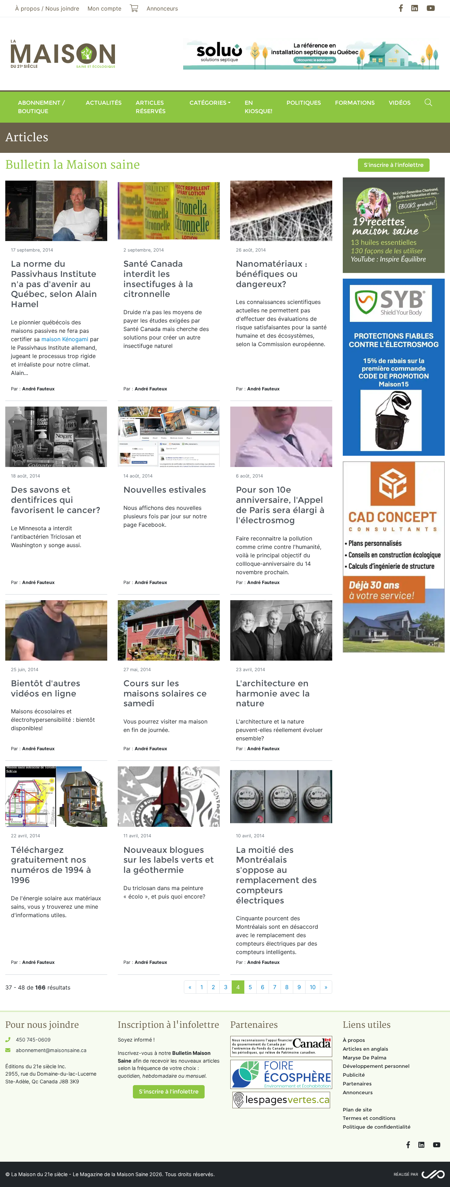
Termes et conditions (369, 1118)
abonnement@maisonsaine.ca (51, 1050)
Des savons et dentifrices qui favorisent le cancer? (55, 500)
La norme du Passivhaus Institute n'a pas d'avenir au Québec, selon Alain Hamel (54, 284)
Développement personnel (376, 1066)
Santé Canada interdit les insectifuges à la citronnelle (158, 279)
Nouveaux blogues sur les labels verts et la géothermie (168, 860)
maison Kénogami (64, 339)
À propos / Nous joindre (47, 8)
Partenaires (357, 1084)
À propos (354, 1040)
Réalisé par (406, 1174)
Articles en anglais (365, 1049)
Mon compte (104, 8)
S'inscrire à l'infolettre (394, 165)
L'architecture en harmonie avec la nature (273, 693)
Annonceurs (358, 1092)
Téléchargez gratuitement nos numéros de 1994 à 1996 (51, 865)
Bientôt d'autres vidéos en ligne (45, 688)
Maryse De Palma (364, 1058)
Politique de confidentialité (377, 1127)
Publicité (354, 1075)
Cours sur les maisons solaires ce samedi (165, 693)
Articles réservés (151, 107)
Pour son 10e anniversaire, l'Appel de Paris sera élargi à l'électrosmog (280, 505)
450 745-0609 (33, 1040)
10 (313, 987)
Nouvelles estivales (164, 490)
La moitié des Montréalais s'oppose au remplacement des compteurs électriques (276, 875)
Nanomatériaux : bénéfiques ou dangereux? (271, 274)
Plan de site (357, 1110)
